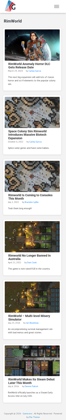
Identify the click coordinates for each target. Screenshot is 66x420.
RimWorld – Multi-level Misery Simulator (29, 317)
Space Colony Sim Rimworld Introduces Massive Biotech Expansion (27, 135)
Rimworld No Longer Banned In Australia (29, 257)
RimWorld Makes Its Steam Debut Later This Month (31, 381)
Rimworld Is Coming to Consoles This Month (30, 197)
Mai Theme (34, 417)
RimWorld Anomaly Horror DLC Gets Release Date (29, 65)
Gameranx (27, 413)
